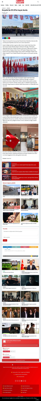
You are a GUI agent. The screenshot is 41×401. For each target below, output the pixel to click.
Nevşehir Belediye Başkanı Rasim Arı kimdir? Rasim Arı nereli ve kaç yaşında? (30, 273)
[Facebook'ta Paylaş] (3, 38)
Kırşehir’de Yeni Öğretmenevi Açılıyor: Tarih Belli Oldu (28, 224)
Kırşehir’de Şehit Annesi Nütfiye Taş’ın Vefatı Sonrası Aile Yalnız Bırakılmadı (29, 210)
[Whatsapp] (23, 381)
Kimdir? (23, 271)
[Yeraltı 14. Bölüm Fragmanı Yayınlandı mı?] (11, 280)
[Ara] (38, 2)
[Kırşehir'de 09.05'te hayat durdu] (20, 26)
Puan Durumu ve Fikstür (8, 390)
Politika (7, 5)
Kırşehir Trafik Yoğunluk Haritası (27, 388)
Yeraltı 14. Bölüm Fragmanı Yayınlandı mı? (9, 288)
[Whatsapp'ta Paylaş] (7, 38)
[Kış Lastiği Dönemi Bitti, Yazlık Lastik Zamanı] (11, 328)
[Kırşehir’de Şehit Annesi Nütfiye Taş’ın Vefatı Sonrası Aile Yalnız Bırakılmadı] (29, 203)
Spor (23, 5)
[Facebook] (16, 381)
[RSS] (25, 381)
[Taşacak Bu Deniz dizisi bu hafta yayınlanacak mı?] (11, 312)
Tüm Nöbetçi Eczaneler (21, 360)
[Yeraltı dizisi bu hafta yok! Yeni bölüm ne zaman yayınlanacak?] (30, 312)
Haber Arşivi (24, 392)
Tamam (37, 399)
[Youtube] (21, 381)
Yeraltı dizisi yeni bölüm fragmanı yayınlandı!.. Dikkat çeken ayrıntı (29, 304)
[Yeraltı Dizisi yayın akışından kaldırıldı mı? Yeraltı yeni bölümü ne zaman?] (11, 296)
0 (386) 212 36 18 (6, 357)
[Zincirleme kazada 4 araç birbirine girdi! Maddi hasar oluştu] (11, 189)
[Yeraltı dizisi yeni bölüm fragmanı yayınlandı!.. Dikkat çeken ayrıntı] (30, 296)
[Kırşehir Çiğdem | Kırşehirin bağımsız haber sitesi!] (20, 2)
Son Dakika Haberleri (7, 392)
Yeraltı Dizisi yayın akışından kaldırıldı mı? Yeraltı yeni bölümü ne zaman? (10, 304)
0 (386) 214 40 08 (6, 351)
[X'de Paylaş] (5, 38)
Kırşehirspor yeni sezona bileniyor (8, 272)
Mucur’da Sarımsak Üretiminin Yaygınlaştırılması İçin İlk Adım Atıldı (11, 224)
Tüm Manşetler (24, 390)
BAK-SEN (27, 5)
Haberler (3, 8)
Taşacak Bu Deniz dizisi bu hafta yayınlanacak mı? (11, 320)
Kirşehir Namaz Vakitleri (8, 388)
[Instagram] (19, 381)
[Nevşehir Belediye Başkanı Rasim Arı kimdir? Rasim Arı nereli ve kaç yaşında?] (30, 264)
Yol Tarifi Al (13, 351)
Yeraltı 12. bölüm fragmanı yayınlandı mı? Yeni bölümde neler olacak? (29, 336)
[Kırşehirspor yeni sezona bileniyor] (11, 264)
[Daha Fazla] (9, 38)
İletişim (22, 396)
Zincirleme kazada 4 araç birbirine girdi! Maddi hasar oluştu (11, 196)
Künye (19, 396)
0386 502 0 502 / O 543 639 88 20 (21, 374)
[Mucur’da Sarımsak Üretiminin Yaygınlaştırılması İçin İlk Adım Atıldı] (11, 217)
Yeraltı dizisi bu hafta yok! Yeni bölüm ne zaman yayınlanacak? (29, 320)
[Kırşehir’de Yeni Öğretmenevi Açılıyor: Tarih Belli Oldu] (29, 217)
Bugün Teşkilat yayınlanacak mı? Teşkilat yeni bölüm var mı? (29, 289)
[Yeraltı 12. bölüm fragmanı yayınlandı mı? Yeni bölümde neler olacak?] (30, 328)
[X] (18, 381)
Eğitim (16, 5)
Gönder (5, 240)
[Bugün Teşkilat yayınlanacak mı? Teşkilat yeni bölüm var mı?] (30, 280)
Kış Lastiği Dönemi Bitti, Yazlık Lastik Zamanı (10, 335)
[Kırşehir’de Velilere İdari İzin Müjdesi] (29, 189)
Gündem (2, 5)
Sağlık (20, 5)
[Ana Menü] (2, 1)
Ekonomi (11, 5)
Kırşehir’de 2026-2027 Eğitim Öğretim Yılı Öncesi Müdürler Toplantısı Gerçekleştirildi (11, 210)
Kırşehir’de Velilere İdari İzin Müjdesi (27, 195)
